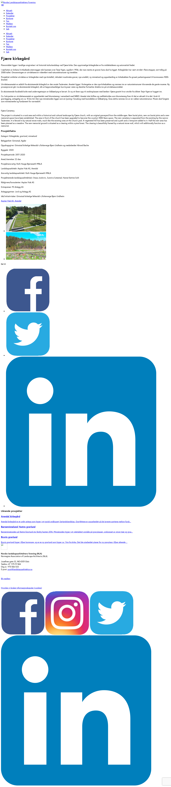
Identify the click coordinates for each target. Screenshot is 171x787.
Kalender (9, 13)
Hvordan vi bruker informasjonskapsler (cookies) (21, 587)
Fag (7, 21)
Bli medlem (5, 578)
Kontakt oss (11, 26)
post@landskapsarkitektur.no (20, 569)
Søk (7, 29)
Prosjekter (10, 15)
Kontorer (9, 18)
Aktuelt (9, 10)
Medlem (9, 23)
